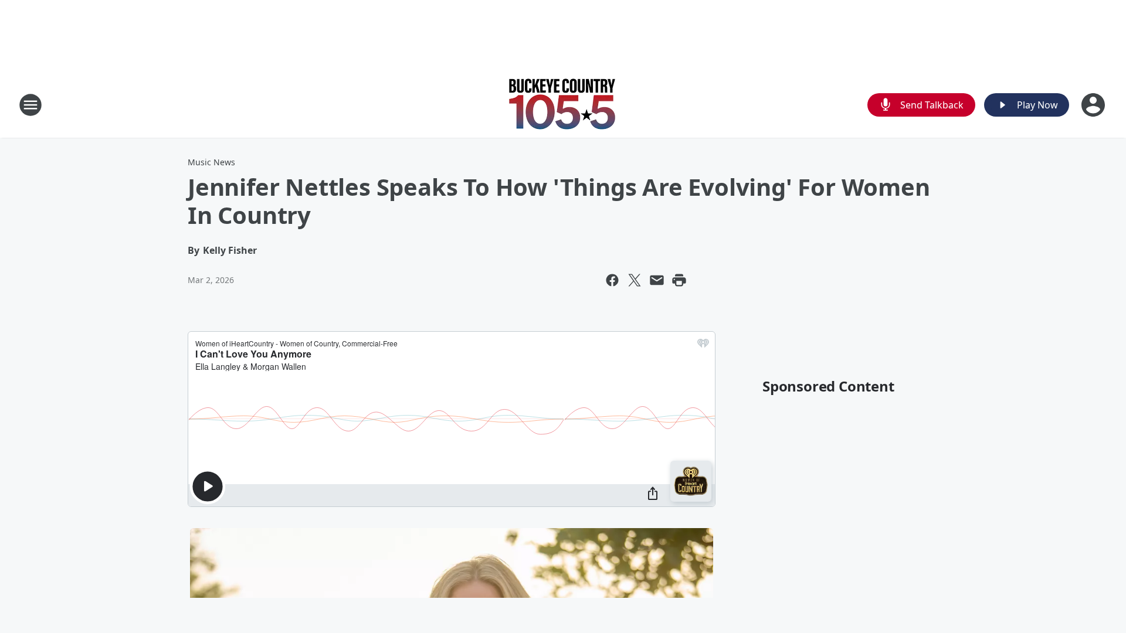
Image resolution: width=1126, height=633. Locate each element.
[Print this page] (679, 280)
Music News (211, 162)
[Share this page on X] (634, 280)
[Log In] (1094, 105)
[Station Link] (563, 104)
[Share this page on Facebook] (612, 280)
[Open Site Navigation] (30, 105)
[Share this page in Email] (657, 280)
